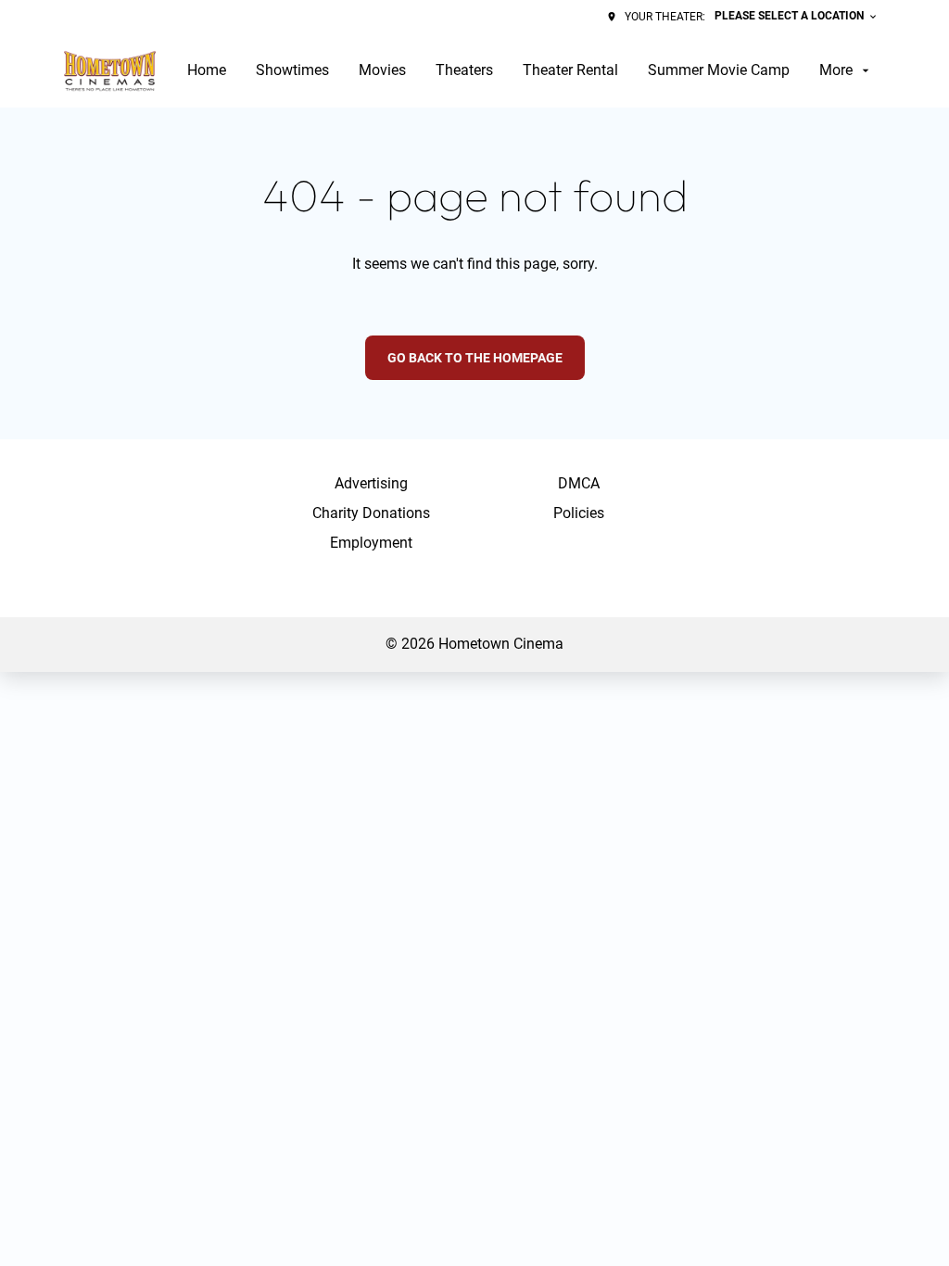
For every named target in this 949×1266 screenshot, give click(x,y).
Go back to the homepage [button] (475, 357)
